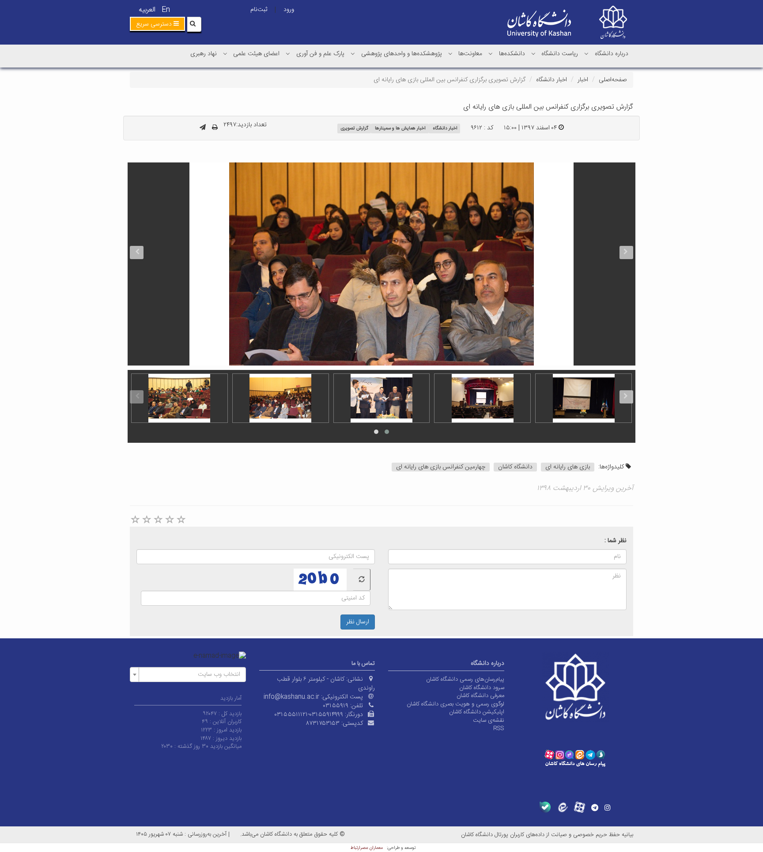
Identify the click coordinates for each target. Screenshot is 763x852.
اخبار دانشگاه (551, 80)
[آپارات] (579, 807)
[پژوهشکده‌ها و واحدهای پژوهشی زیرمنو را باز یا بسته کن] (353, 53)
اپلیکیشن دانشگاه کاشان (476, 712)
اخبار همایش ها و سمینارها (400, 128)
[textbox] (190, 674)
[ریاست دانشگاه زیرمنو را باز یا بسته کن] (533, 53)
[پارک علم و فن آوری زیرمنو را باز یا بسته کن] (288, 53)
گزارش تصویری (354, 128)
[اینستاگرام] (607, 807)
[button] (157, 24)
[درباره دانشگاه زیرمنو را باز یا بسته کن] (586, 53)
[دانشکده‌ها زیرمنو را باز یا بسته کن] (491, 53)
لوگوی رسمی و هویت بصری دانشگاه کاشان (455, 704)
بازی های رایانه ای (567, 467)
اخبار (583, 80)
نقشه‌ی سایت (488, 720)
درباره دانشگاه (611, 54)
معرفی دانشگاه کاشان (480, 696)
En (166, 10)
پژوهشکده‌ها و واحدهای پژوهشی (401, 54)
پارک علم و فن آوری (320, 54)
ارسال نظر (357, 622)
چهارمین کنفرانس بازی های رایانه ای (440, 467)
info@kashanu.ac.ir (291, 697)
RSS (498, 728)
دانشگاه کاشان (515, 467)
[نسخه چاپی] (214, 128)
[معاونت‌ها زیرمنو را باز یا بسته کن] (450, 53)
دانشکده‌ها (512, 54)
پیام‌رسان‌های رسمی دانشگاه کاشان (465, 679)
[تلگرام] (594, 807)
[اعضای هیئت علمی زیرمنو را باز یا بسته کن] (225, 53)
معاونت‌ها (470, 54)
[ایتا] (562, 807)
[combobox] (188, 674)
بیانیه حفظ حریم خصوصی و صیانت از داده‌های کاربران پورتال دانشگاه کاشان (547, 835)
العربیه (147, 10)
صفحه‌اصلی (613, 80)
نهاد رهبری (203, 54)
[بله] (545, 807)
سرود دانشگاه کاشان (481, 688)
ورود (288, 9)
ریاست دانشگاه (559, 54)
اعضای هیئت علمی (256, 54)
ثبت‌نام (258, 9)
